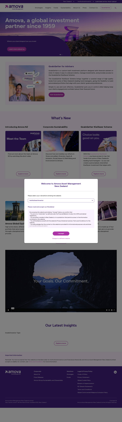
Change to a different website (61, 238)
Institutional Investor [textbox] (36, 200)
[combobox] (61, 200)
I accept (61, 233)
